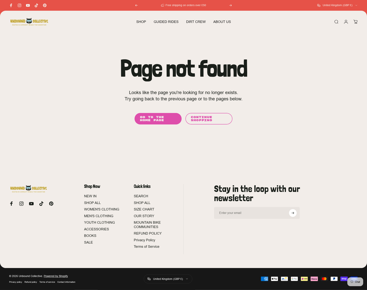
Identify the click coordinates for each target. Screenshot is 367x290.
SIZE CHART (144, 209)
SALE (88, 242)
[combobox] (337, 5)
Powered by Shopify (56, 276)
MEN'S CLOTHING (98, 216)
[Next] (230, 5)
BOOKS (90, 236)
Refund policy (30, 282)
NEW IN (90, 196)
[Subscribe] (293, 213)
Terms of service (47, 282)
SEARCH (141, 196)
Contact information (66, 282)
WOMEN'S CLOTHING (101, 209)
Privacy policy (15, 282)
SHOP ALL (92, 203)
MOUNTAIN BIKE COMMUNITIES (147, 224)
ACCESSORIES (96, 229)
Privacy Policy (144, 240)
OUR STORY (144, 216)
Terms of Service (146, 247)
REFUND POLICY (148, 233)
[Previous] (136, 5)
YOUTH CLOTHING (99, 222)
